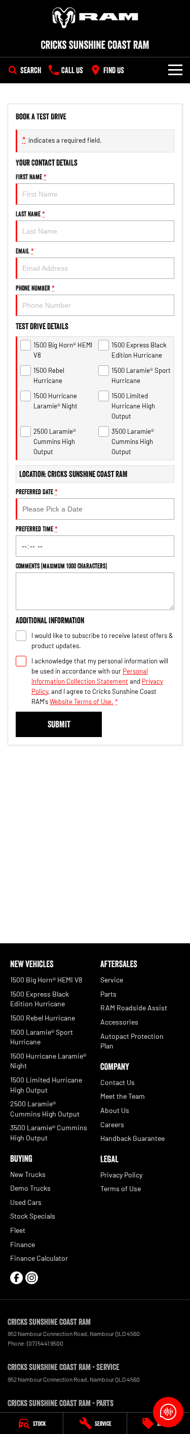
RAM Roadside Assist (133, 1007)
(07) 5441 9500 (45, 1343)
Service (111, 979)
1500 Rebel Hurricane (42, 1017)
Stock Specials (32, 1216)
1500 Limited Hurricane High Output (46, 1084)
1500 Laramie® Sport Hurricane (41, 1037)
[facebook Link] (16, 1277)
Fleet (17, 1230)
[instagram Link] (31, 1277)
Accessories (119, 1021)
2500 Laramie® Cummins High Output (45, 1108)
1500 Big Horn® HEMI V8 (46, 979)
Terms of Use (120, 1188)
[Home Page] (95, 18)
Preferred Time (37, 529)
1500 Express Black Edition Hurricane (39, 999)
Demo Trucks (30, 1188)
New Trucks (28, 1174)
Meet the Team (122, 1096)
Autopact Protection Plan (132, 1041)
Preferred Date (37, 492)
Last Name (30, 214)
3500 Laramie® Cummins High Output (48, 1132)
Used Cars (26, 1202)
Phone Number (35, 288)
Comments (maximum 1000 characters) (61, 566)
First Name (31, 177)
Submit (59, 724)
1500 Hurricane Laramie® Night (48, 1060)
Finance (22, 1244)
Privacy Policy (121, 1174)
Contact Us (117, 1082)
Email (25, 251)
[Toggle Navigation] (175, 70)
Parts (108, 994)
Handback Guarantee (132, 1138)
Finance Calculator (39, 1258)
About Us (114, 1110)
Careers (112, 1124)
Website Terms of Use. (81, 701)
